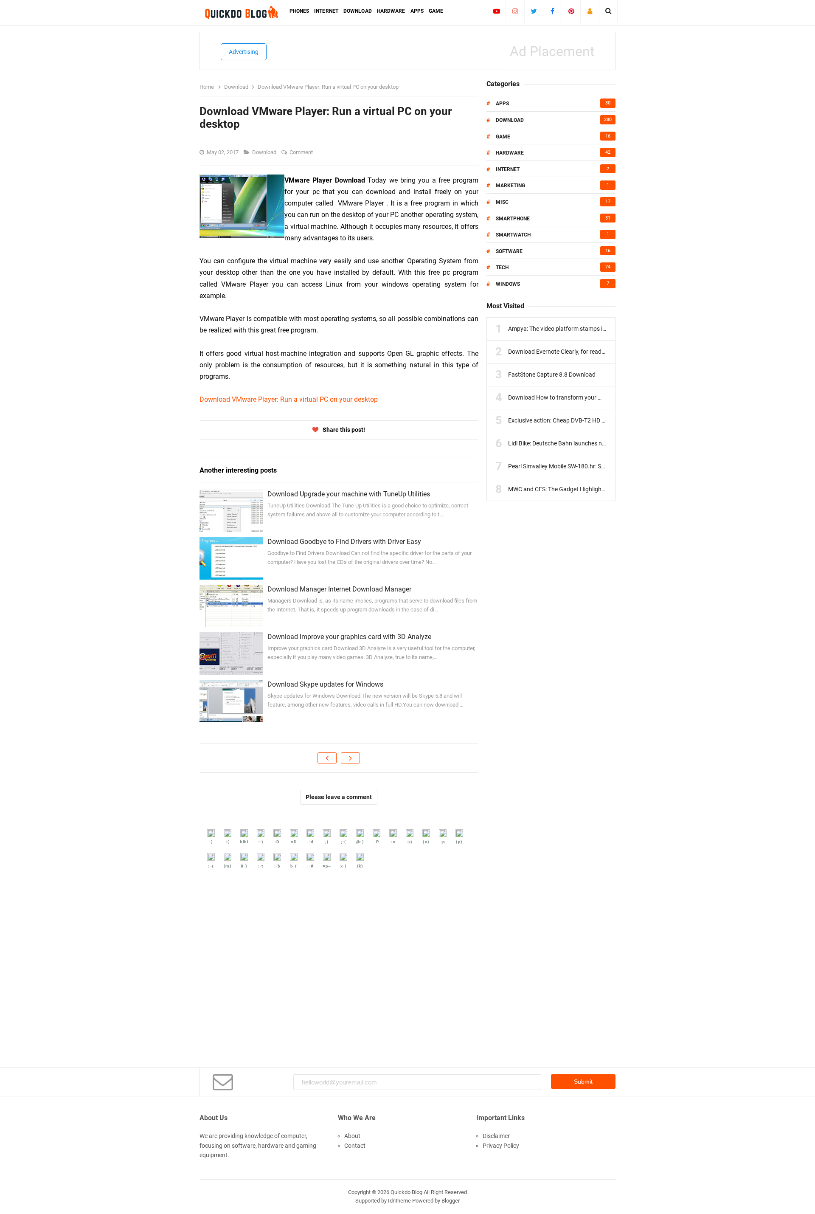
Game (503, 137)
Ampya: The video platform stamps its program (570, 328)
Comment (301, 152)
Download (265, 152)
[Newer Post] (327, 757)
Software (509, 251)
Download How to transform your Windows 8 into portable (584, 397)
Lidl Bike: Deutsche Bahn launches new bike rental (573, 443)
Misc (502, 202)
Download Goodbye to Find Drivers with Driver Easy (344, 542)
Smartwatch (513, 235)
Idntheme (399, 1200)
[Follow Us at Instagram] (515, 11)
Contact (354, 1145)
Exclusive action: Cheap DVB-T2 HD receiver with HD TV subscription (597, 420)
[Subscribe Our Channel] (496, 11)
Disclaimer (496, 1135)
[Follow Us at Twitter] (534, 11)
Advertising (244, 51)
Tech (502, 267)
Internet (508, 169)
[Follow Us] (590, 11)
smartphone (513, 219)
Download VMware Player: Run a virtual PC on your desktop (289, 399)
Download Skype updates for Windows (325, 684)
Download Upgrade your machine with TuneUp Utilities (348, 494)
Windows (508, 284)
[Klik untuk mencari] (608, 11)
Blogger (450, 1200)
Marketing (510, 186)
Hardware (510, 153)
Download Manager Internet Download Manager (339, 589)
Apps (502, 104)
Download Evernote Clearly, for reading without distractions (586, 351)
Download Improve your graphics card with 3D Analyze (349, 637)
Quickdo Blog (406, 1192)
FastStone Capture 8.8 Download (552, 374)
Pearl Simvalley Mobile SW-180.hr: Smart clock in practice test (588, 466)
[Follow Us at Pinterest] (571, 11)
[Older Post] (350, 757)
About (352, 1135)
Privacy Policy (501, 1145)
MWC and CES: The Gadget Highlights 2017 (564, 489)
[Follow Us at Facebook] (552, 11)
